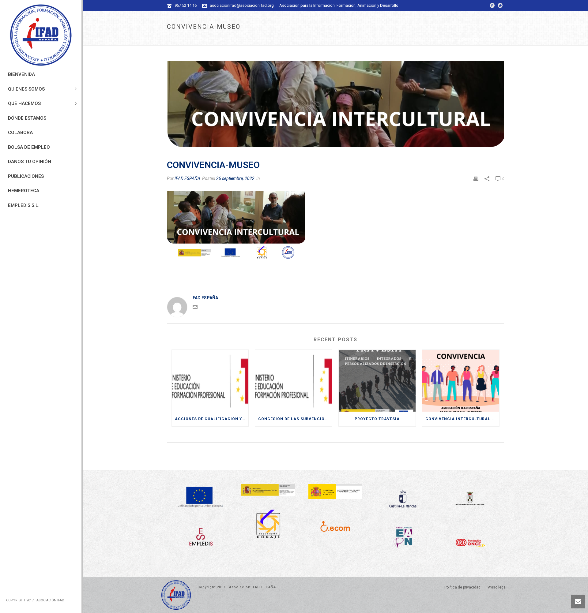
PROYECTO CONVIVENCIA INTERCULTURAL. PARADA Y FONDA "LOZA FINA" (393, 39)
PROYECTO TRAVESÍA (377, 419)
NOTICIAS (316, 39)
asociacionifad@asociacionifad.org (242, 5)
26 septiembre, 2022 (235, 178)
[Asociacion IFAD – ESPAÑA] (40, 35)
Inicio (298, 39)
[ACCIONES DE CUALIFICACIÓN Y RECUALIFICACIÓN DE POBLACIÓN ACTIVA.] (210, 381)
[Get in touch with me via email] (195, 307)
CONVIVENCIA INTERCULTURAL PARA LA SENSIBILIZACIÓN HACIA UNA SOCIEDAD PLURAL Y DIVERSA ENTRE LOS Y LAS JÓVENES (462, 419)
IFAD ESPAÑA (187, 178)
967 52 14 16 (186, 5)
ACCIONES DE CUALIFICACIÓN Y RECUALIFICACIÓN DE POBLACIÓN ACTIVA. (212, 419)
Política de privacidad (462, 587)
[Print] (475, 178)
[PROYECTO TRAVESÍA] (377, 381)
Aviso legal (497, 587)
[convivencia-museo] (335, 107)
